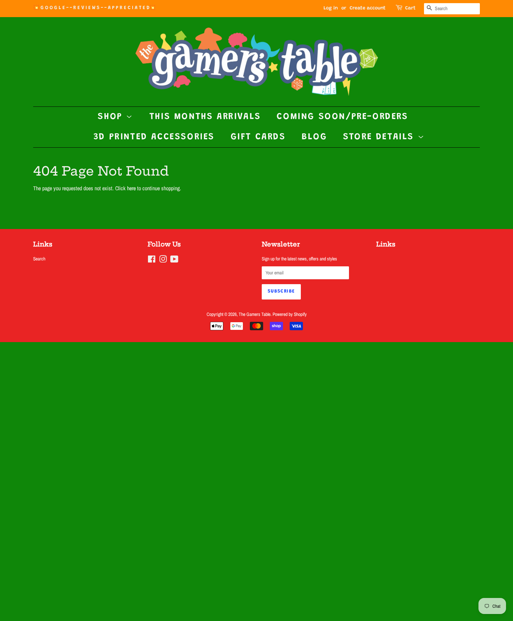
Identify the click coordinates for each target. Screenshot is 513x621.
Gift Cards (258, 137)
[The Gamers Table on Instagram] (163, 260)
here (131, 188)
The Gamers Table (254, 314)
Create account (368, 8)
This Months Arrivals (205, 116)
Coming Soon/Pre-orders (342, 116)
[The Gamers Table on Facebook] (152, 260)
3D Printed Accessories (154, 137)
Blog (314, 137)
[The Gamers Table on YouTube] (174, 260)
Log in (331, 8)
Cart (410, 8)
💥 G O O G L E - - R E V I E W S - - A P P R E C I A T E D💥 (94, 8)
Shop (112, 116)
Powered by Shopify (290, 314)
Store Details (380, 137)
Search (39, 259)
